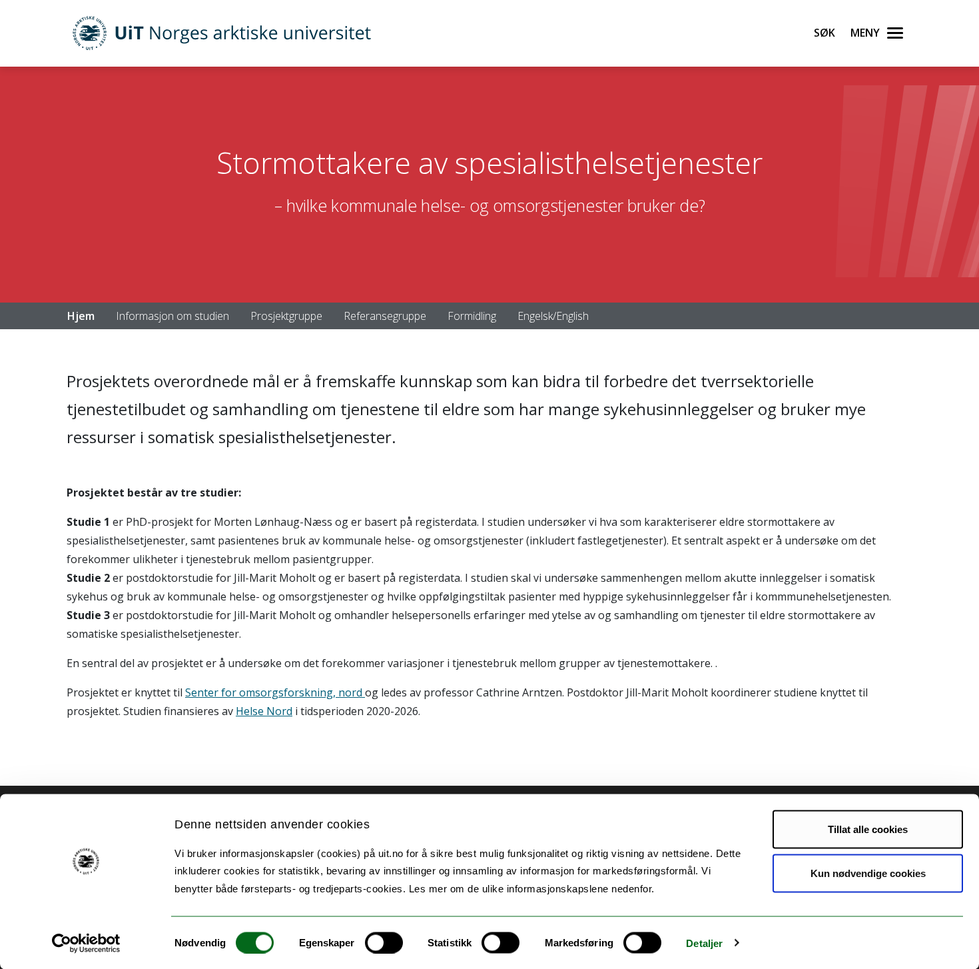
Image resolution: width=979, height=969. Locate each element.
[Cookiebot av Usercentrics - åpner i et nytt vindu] (86, 943)
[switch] (384, 942)
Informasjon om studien (172, 316)
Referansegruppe (385, 316)
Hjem (81, 316)
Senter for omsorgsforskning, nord (275, 692)
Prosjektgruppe (286, 316)
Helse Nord (264, 711)
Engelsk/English (553, 316)
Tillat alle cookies (868, 829)
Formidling (472, 316)
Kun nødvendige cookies (868, 872)
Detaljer (704, 942)
